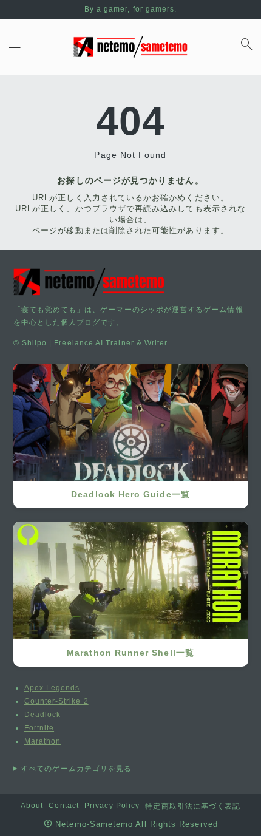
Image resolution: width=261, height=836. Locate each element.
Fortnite (39, 728)
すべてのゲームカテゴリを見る (76, 768)
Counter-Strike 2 (56, 701)
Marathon (42, 741)
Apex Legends (52, 688)
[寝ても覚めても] (130, 47)
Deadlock (42, 714)
